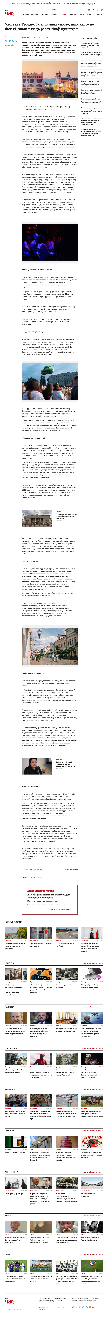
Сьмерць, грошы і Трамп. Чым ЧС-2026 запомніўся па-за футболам (15, 1278)
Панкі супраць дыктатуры (14, 1194)
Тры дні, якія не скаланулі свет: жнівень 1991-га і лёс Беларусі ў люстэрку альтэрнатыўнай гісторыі (92, 55)
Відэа (98, 14)
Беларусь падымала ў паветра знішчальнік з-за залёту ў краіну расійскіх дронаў (91, 65)
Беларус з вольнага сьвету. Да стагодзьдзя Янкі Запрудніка (15, 1240)
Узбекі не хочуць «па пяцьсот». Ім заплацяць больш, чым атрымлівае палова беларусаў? (90, 1073)
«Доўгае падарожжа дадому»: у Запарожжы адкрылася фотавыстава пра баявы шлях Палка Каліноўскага (16, 990)
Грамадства (35, 14)
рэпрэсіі (25, 877)
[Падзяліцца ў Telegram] (9, 41)
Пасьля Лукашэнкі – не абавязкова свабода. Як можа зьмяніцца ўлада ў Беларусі (39, 1032)
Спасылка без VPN (11, 45)
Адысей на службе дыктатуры (88, 1195)
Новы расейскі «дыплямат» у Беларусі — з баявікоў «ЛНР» (66, 1030)
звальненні (41, 877)
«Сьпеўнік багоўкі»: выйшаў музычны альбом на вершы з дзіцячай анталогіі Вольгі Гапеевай (41, 988)
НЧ (47, 37)
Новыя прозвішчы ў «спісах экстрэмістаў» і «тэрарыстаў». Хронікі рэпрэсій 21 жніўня (91, 83)
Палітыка (26, 14)
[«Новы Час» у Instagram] (97, 10)
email (61, 1308)
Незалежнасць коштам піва (15, 1152)
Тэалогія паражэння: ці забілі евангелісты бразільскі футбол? (41, 1278)
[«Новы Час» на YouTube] (93, 1307)
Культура (63, 14)
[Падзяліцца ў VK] (16, 41)
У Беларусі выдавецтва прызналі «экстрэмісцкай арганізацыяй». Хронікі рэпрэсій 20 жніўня (91, 110)
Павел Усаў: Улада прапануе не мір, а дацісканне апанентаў (15, 946)
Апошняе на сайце (90, 38)
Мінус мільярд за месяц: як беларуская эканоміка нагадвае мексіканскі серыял (92, 1113)
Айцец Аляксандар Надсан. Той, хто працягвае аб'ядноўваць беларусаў (40, 1240)
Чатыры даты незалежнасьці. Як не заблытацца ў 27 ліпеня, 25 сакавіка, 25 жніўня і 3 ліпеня (66, 1197)
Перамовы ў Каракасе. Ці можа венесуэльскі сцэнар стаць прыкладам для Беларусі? (40, 1156)
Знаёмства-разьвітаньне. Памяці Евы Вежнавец (90, 1239)
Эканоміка (45, 14)
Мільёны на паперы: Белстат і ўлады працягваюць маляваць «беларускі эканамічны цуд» (91, 101)
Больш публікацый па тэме (91, 963)
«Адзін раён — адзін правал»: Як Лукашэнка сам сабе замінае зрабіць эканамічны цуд (40, 1115)
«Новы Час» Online (54, 1302)
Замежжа (54, 14)
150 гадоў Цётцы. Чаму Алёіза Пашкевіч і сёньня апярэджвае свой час (90, 987)
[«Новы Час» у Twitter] (86, 1307)
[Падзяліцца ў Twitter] (13, 41)
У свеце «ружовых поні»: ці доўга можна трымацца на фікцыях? (15, 1113)
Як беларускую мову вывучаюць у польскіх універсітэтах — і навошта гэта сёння (65, 1156)
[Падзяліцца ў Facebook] (6, 41)
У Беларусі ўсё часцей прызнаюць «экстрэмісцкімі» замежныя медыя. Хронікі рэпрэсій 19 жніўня (91, 132)
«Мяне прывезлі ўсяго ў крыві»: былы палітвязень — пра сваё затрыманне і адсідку (91, 947)
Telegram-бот (43, 1309)
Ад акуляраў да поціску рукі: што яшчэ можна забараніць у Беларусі (91, 1155)
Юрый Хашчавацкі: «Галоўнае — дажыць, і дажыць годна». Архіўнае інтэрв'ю (66, 1240)
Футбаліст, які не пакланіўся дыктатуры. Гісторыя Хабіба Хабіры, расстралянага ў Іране (66, 1280)
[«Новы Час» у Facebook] (89, 10)
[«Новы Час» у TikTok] (93, 10)
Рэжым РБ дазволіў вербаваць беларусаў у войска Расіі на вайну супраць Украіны (91, 74)
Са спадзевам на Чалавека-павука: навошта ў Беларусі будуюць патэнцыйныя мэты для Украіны (41, 1073)
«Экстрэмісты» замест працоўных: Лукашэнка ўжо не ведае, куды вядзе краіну (66, 1113)
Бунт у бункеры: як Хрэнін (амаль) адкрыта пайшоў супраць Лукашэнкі (65, 1072)
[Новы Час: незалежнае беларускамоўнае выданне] (12, 12)
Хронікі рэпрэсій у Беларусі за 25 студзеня (41, 945)
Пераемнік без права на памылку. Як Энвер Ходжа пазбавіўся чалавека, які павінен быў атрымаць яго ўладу (40, 1199)
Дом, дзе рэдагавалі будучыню (63, 986)
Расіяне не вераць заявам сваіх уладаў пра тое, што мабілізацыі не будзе (91, 92)
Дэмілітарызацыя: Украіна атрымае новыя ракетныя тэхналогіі (90, 45)
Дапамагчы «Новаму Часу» (60, 909)
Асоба (82, 14)
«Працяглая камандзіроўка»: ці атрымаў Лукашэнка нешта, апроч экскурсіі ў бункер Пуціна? (91, 1032)
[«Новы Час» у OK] (90, 1307)
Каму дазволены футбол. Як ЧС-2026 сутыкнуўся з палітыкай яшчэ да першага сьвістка (91, 1280)
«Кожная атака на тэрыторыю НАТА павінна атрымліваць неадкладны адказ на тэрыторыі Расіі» (91, 121)
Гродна (32, 877)
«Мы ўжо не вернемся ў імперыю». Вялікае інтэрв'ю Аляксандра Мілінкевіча (15, 1031)
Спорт (89, 14)
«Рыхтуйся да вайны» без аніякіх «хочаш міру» (14, 1071)
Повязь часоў (73, 14)
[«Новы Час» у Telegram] (101, 10)
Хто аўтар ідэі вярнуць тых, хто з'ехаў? (66, 945)
